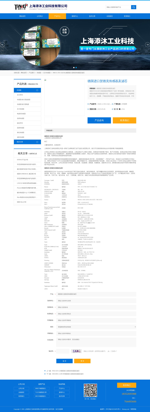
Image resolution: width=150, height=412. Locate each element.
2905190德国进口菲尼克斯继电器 (42, 396)
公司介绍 (21, 388)
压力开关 (20, 95)
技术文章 (92, 16)
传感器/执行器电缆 (23, 104)
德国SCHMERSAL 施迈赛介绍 (26, 174)
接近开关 (20, 123)
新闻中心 (75, 16)
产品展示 (32, 72)
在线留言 (110, 16)
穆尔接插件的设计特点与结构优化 (27, 169)
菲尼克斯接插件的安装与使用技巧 (27, 164)
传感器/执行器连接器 (23, 99)
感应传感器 (20, 137)
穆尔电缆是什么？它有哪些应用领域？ (29, 192)
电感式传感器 (21, 113)
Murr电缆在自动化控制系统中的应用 (28, 197)
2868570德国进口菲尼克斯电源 (42, 388)
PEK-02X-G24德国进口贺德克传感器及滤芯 (65, 371)
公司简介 (40, 16)
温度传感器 (20, 128)
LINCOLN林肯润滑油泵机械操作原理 (29, 183)
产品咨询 (99, 120)
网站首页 (22, 16)
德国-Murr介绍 (21, 202)
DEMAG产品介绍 (22, 159)
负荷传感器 (20, 118)
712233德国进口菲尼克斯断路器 (42, 392)
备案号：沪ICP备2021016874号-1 (110, 409)
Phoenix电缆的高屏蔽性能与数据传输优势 (29, 188)
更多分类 (20, 142)
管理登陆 (133, 409)
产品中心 (57, 16)
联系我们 (127, 16)
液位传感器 (20, 132)
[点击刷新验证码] (76, 351)
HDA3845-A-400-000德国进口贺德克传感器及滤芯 (68, 374)
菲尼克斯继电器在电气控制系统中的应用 (29, 178)
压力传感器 (47, 72)
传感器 (39, 72)
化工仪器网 (59, 409)
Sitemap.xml (125, 409)
